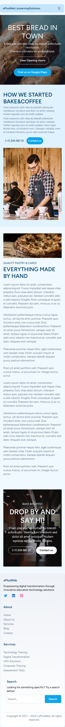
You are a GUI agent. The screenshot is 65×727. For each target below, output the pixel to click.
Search (53, 699)
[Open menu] (59, 8)
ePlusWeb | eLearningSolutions (21, 8)
